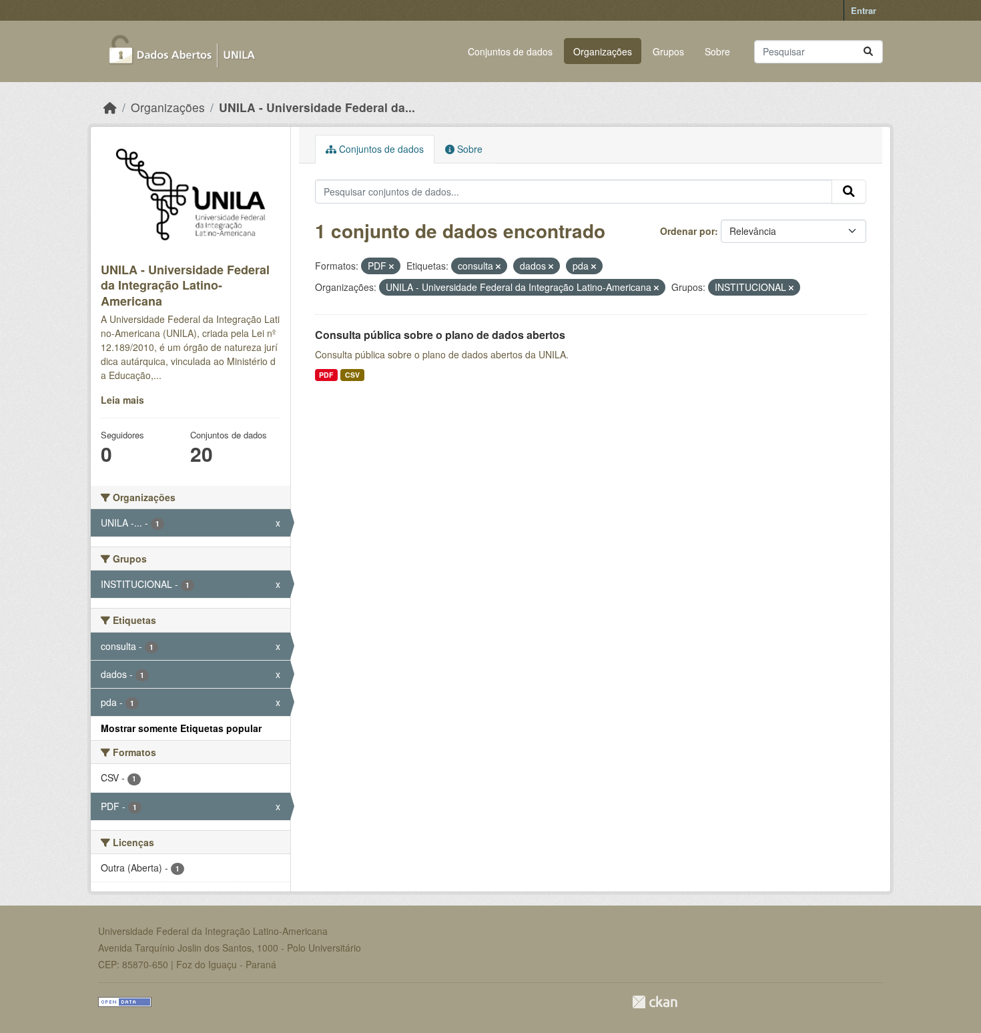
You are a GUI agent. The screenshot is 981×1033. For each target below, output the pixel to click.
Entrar (863, 10)
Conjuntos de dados (510, 51)
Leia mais (122, 399)
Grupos (668, 51)
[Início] (110, 107)
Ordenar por (687, 231)
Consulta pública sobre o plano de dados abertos (440, 334)
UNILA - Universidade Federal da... (317, 107)
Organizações (602, 51)
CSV (352, 375)
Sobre (717, 51)
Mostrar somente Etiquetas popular (181, 728)
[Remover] (391, 266)
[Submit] (868, 51)
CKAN (654, 1002)
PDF (326, 375)
